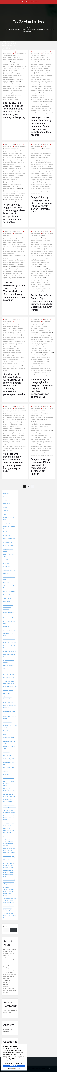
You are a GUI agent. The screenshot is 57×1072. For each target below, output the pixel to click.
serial (4, 94)
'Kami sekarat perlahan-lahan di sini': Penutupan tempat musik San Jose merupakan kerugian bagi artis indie (13, 462)
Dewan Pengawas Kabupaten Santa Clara (41, 244)
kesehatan (6, 168)
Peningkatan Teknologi (37, 280)
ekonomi (5, 157)
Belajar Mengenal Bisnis (9, 730)
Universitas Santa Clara (9, 99)
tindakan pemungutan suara (10, 366)
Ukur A (16, 368)
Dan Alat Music (7, 693)
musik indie (6, 435)
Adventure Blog (7, 755)
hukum (23, 161)
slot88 (5, 507)
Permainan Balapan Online (10, 674)
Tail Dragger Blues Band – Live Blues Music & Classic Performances (9, 900)
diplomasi (22, 155)
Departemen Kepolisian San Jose (39, 157)
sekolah (10, 92)
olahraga (37, 92)
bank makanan (7, 235)
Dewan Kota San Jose (36, 159)
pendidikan (44, 99)
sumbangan (11, 275)
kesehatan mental (14, 168)
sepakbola (20, 92)
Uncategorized (7, 146)
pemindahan (19, 179)
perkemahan (41, 363)
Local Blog (6, 734)
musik (32, 92)
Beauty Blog (6, 523)
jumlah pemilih (35, 257)
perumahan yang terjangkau (10, 188)
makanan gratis (16, 262)
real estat (21, 192)
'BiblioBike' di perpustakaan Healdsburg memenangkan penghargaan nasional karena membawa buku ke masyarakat (10, 986)
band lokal (9, 410)
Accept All (14, 1066)
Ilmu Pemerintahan (39, 253)
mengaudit (42, 354)
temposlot (6, 493)
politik (41, 101)
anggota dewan (35, 148)
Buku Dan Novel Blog (8, 767)
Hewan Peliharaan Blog (9, 677)
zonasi (21, 201)
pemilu (44, 97)
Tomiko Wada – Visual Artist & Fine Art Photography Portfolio (9, 908)
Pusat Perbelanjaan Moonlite (10, 192)
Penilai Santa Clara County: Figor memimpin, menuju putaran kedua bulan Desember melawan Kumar (42, 302)
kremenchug (10, 170)
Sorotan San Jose (11, 94)
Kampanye (34, 259)
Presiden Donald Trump (37, 103)
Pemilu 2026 (6, 356)
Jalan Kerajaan (18, 164)
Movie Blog (6, 582)
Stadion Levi (34, 110)
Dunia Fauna (6, 774)
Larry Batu (42, 266)
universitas (14, 97)
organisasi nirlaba (35, 357)
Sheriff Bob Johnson (36, 108)
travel (12, 95)
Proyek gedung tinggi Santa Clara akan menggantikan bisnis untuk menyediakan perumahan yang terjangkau (14, 213)
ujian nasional (7, 97)
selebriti (15, 92)
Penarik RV (33, 361)
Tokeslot (5, 497)
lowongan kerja (16, 172)
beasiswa (6, 148)
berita (10, 148)
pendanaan (40, 361)
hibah (51, 337)
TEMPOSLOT (6, 500)
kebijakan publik (20, 166)
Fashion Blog (6, 535)
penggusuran (13, 181)
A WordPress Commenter (10, 1010)
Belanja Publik (40, 325)
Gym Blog (5, 771)
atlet (20, 146)
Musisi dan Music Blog (8, 545)
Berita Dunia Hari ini (8, 665)
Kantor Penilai (40, 259)
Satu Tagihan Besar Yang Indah (11, 361)
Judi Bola (5, 836)
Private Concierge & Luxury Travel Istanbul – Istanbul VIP (9, 858)
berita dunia (16, 148)
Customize (8, 1063)
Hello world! (8, 1012)
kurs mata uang (7, 172)
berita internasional (8, 150)
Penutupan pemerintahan (10, 268)
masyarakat (18, 173)
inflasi (8, 162)
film (20, 157)
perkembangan (17, 184)
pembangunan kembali (13, 177)
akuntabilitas (45, 321)
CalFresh (13, 244)
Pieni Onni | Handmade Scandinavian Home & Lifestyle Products (9, 882)
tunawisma (18, 95)
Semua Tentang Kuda (8, 778)
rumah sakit (34, 104)
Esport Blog (6, 626)
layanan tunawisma (36, 352)
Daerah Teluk (18, 153)
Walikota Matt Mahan (47, 455)
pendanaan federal (36, 99)
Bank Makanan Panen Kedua (10, 237)
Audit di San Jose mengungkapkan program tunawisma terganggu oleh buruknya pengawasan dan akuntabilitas (42, 388)
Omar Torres (45, 177)
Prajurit (18, 270)
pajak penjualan (16, 352)
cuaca (12, 153)
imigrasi (48, 424)
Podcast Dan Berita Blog (9, 642)
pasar (46, 94)
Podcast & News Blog (9, 618)
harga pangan (19, 159)
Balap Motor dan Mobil (9, 538)
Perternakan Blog (7, 722)
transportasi (7, 95)
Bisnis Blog (6, 563)
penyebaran (44, 444)
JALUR (32, 343)
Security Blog (6, 566)
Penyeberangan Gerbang (9, 182)
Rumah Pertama (35, 368)
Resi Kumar (46, 282)
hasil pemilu (42, 249)
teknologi (23, 94)
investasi (21, 162)
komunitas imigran (47, 434)
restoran (46, 103)
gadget (24, 157)
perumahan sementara (46, 365)
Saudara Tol (6, 195)
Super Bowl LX (46, 110)
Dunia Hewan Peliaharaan (9, 686)
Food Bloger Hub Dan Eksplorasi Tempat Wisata (8, 783)
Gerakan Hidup (47, 335)
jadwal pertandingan (8, 164)
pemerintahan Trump (36, 97)
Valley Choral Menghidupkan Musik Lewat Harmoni (8, 830)
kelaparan (6, 257)
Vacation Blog (6, 752)
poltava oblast (48, 101)
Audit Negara (42, 323)
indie (7, 424)
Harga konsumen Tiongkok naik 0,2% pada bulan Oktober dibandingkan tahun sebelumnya (9, 961)
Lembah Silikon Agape (47, 352)
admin (18, 144)
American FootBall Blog (9, 570)
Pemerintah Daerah (46, 273)
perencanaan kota (8, 184)
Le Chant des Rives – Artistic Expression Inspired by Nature (8, 865)
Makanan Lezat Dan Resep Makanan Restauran (8, 607)
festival (17, 157)
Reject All (19, 1063)
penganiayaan (41, 181)
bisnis (13, 151)
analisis (17, 146)
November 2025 (7, 1029)
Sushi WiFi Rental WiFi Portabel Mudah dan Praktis (8, 817)
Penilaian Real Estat (36, 279)
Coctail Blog (6, 560)
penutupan (19, 356)
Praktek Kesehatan (8, 702)
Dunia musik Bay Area (18, 417)
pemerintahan (41, 95)
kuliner (21, 170)
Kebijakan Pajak (49, 259)
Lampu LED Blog (7, 542)
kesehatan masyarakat (15, 343)
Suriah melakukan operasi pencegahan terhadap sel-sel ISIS (9, 976)
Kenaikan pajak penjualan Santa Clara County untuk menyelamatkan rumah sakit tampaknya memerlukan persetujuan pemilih (14, 384)
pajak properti (43, 271)
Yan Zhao (43, 291)
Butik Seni (21, 415)
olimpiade (33, 94)
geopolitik (12, 159)
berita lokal (17, 150)
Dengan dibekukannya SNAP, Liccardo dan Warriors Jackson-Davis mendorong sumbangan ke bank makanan (14, 291)
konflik (21, 168)
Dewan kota (16, 155)
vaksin (17, 99)
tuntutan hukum (35, 192)
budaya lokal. (6, 153)
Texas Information (8, 598)
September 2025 (7, 1031)
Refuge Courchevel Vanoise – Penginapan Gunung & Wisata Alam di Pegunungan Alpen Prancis (9, 891)
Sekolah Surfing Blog (8, 737)
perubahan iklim (35, 101)
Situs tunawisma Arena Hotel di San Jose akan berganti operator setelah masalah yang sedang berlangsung (14, 110)
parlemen (42, 94)
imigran (44, 424)
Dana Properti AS (7, 155)
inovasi (12, 162)
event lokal (11, 157)
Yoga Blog (6, 573)
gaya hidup (6, 159)
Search (5, 926)
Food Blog (6, 531)
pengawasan (34, 363)
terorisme (39, 112)
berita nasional (7, 151)
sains (39, 104)
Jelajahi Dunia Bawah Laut (9, 651)
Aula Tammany (47, 148)
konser (5, 170)
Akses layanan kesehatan (10, 323)
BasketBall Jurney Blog (9, 630)
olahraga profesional (45, 92)
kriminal (16, 170)
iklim (4, 162)
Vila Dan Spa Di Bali (8, 690)
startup (18, 94)
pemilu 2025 (46, 275)
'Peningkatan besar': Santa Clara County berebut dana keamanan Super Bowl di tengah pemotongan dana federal (42, 126)
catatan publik (42, 155)
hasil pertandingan (8, 161)
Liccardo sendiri (20, 260)
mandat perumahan (8, 173)
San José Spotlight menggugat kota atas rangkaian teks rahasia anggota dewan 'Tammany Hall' (41, 204)
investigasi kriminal (36, 168)
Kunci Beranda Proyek (36, 350)
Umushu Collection (8, 594)
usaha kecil (12, 201)
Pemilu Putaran (35, 277)
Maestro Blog (6, 601)
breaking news (19, 151)
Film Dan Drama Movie (9, 639)
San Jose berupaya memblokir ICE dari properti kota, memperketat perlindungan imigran (41, 466)
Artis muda (22, 408)
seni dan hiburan (12, 444)
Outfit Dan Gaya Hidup (9, 758)
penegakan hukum (42, 443)
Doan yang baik (48, 332)
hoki (20, 161)
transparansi (34, 190)
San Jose (5, 92)
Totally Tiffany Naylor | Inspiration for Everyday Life (9, 915)
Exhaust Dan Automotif (9, 591)
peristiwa (50, 99)
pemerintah (34, 95)
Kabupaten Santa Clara (9, 166)
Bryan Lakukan (35, 240)
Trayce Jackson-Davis (19, 277)
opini (38, 94)
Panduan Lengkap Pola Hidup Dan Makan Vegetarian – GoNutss (9, 850)
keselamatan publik (36, 434)
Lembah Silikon (35, 268)
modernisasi (34, 270)
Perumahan (15, 186)
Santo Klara (49, 104)
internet (16, 162)
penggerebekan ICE (36, 444)
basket (24, 146)
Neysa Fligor (45, 270)
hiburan (16, 161)
